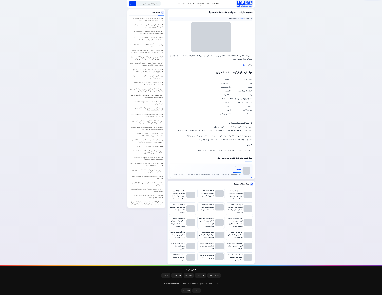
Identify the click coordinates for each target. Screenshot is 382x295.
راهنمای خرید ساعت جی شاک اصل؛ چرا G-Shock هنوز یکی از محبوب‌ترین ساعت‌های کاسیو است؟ (147, 141)
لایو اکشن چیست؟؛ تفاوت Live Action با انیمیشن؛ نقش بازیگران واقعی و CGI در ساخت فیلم (146, 64)
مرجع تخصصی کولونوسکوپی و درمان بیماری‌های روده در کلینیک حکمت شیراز (147, 45)
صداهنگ (165, 275)
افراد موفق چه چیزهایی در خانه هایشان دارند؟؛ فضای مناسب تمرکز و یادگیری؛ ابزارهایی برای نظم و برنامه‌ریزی (147, 51)
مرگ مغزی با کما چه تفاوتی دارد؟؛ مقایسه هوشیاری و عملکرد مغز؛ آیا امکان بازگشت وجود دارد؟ (147, 122)
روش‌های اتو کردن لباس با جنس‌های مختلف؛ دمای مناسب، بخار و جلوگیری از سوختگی (148, 158)
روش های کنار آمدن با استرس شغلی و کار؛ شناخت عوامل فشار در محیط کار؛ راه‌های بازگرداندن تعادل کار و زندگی (147, 203)
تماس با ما (186, 290)
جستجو (132, 4)
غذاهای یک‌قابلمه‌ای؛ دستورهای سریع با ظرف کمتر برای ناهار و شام (147, 184)
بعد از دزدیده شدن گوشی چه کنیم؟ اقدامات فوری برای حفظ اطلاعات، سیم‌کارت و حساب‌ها (147, 171)
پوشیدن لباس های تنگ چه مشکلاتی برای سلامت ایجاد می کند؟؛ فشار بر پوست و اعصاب (147, 115)
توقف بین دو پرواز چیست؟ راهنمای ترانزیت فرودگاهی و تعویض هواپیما (147, 190)
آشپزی (242, 18)
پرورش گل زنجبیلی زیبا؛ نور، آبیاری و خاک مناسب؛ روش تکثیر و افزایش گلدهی (147, 77)
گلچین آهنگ (200, 275)
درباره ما (196, 290)
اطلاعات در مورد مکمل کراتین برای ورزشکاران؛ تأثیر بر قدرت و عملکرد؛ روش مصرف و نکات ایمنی (148, 19)
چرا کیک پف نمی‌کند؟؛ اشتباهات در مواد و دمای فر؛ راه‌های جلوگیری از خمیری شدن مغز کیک (148, 32)
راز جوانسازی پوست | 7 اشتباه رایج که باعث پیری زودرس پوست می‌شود (147, 103)
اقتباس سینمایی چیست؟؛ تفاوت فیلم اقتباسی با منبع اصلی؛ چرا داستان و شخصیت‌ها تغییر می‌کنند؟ (148, 71)
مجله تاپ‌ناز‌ (244, 3)
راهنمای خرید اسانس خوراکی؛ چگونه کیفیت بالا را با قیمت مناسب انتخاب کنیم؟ (148, 109)
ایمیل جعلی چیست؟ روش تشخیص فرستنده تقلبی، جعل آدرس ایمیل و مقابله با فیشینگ (146, 164)
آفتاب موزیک (177, 275)
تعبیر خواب (188, 275)
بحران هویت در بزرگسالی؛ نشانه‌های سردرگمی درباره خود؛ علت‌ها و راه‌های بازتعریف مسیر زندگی (146, 128)
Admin (238, 170)
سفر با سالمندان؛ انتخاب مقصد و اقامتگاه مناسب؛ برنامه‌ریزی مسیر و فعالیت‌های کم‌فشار (149, 135)
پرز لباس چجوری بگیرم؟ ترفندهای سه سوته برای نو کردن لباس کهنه (147, 177)
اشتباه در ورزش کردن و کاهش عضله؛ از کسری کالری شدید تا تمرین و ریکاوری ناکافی (148, 26)
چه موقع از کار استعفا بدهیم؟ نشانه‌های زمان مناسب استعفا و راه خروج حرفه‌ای (148, 196)
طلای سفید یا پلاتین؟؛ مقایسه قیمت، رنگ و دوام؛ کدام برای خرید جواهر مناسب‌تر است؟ (147, 96)
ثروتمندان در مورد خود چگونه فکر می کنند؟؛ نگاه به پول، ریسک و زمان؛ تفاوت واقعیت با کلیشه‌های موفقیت (146, 58)
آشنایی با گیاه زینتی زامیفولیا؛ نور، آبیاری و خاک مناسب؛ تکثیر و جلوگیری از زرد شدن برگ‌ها (147, 83)
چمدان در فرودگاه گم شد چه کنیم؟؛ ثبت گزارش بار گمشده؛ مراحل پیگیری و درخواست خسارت (148, 39)
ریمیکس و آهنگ (214, 275)
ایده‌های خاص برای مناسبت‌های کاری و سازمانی (149, 146)
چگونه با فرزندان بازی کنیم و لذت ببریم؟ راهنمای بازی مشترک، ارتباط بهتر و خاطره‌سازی (148, 152)
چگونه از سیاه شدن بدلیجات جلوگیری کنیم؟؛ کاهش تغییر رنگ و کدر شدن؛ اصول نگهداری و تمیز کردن (146, 90)
